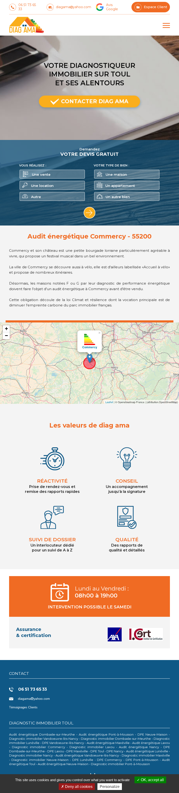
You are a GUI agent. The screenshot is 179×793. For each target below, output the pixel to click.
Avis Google (112, 7)
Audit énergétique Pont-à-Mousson (106, 734)
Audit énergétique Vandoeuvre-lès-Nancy (87, 755)
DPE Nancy (115, 751)
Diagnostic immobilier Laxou (91, 747)
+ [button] (6, 329)
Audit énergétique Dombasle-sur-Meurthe (42, 734)
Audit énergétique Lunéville (147, 751)
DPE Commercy (109, 760)
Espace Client (155, 7)
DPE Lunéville (82, 760)
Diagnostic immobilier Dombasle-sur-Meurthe (116, 738)
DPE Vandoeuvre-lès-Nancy (63, 743)
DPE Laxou (55, 751)
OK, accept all (152, 780)
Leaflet (109, 402)
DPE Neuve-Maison (152, 734)
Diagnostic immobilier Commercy (38, 747)
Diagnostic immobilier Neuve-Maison (40, 760)
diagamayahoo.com (73, 7)
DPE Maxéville (77, 751)
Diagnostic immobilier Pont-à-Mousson (120, 764)
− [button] (6, 335)
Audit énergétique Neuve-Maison (63, 764)
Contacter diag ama (94, 101)
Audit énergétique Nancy (139, 747)
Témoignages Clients (23, 707)
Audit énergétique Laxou (151, 743)
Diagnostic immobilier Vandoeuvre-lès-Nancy (43, 738)
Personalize (110, 787)
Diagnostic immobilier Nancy (31, 755)
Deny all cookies (78, 787)
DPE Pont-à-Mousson (142, 760)
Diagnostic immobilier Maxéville (146, 755)
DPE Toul (97, 751)
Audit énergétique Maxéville (108, 743)
